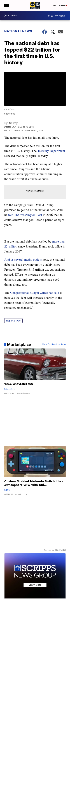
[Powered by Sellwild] (60, 550)
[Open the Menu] (6, 5)
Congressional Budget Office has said (34, 292)
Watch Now (59, 5)
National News (18, 31)
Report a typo (13, 320)
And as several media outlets (23, 259)
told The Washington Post (25, 214)
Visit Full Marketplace (54, 344)
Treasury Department (51, 150)
